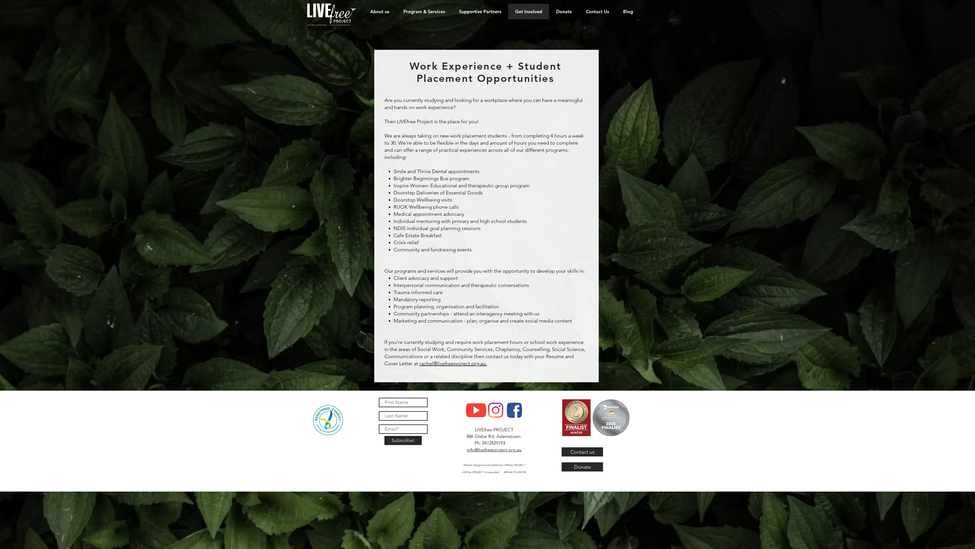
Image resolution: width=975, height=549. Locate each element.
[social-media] (514, 410)
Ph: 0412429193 (490, 443)
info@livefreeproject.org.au (494, 450)
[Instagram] (495, 410)
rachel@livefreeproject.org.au (453, 363)
